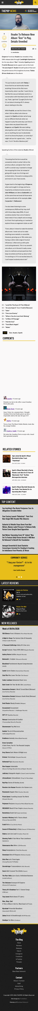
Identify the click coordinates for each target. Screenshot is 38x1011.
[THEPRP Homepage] (19, 3)
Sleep (4, 850)
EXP (3, 715)
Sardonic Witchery (8, 817)
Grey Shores (6, 752)
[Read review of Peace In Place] (8, 611)
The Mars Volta (7, 875)
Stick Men (5, 859)
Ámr (10, 333)
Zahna (4, 915)
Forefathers (23, 998)
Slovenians (5, 855)
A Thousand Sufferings (9, 645)
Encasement (6, 708)
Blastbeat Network (22, 1002)
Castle (4, 671)
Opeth (20, 333)
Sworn (4, 871)
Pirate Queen (6, 796)
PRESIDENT (5, 808)
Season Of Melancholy (9, 829)
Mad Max (5, 782)
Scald (4, 824)
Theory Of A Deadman (9, 889)
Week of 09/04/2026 (10, 628)
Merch (19, 951)
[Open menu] (2, 2)
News (19, 943)
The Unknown (6, 883)
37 (19, 599)
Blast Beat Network (19, 971)
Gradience (5, 738)
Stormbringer (6, 866)
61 (19, 614)
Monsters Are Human (8, 787)
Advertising (19, 986)
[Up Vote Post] (4, 37)
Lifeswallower (6, 778)
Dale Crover (6, 684)
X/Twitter (19, 959)
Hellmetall (5, 762)
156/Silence (6, 633)
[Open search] (35, 2)
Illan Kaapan (6, 766)
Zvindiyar (5, 920)
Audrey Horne (6, 654)
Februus (4, 719)
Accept (4, 650)
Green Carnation (7, 743)
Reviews (19, 945)
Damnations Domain (8, 689)
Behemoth (5, 659)
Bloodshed (5, 664)
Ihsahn (15, 333)
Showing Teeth (7, 838)
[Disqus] (19, 369)
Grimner (4, 757)
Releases (19, 948)
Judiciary (5, 773)
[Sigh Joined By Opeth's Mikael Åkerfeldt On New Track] (7, 459)
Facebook (19, 956)
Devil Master (6, 703)
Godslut (4, 731)
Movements (5, 792)
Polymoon (5, 803)
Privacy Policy (19, 989)
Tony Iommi (6, 896)
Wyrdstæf (5, 908)
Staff (19, 983)
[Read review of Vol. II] (8, 595)
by (15, 52)
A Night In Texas (7, 638)
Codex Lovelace (7, 680)
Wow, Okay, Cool (7, 901)
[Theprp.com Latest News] (19, 931)
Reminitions (6, 813)
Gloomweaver (6, 726)
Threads (19, 962)
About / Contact (19, 981)
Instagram (19, 954)
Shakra (4, 834)
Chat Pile (5, 675)
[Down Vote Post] (4, 45)
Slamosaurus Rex (7, 845)
